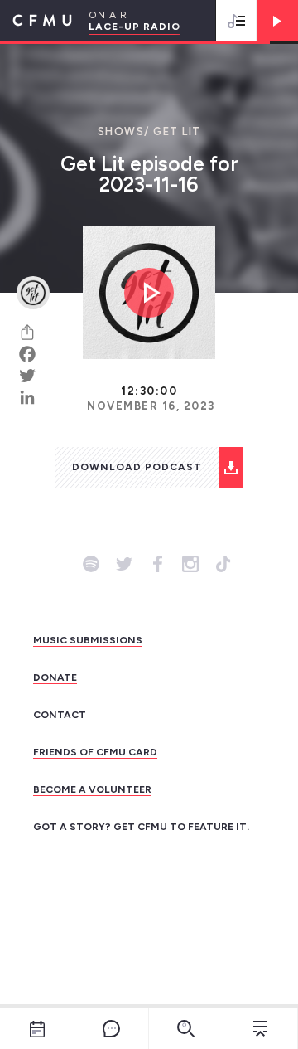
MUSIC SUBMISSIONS (87, 640)
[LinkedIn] (33, 397)
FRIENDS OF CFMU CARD (95, 752)
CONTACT (59, 715)
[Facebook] (33, 354)
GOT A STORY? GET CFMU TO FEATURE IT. (141, 827)
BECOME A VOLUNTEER (92, 789)
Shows (121, 131)
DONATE (55, 677)
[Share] (33, 332)
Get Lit (177, 131)
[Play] (277, 20)
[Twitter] (33, 375)
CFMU (36, 20)
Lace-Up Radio (134, 26)
